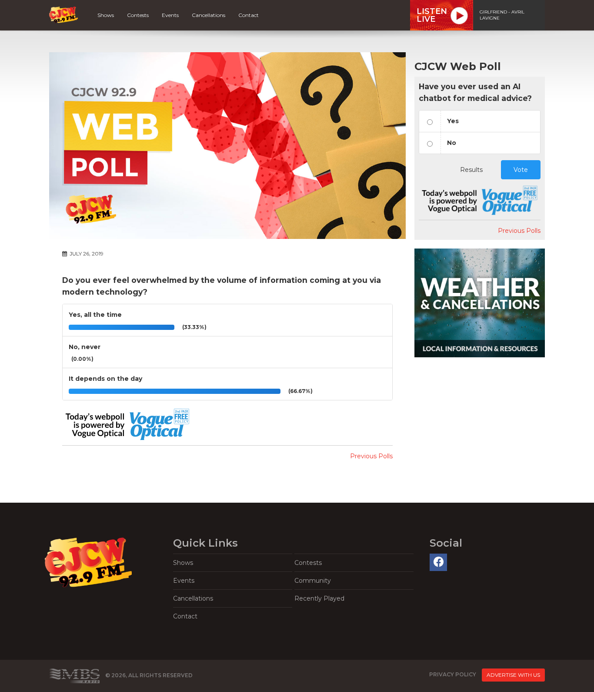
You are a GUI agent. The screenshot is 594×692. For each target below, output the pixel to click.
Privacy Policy (452, 674)
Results (471, 170)
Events (170, 15)
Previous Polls (371, 456)
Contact (248, 15)
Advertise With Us (513, 675)
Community (312, 581)
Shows (105, 15)
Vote (521, 170)
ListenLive (432, 15)
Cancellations (208, 15)
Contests (138, 15)
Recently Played (319, 598)
